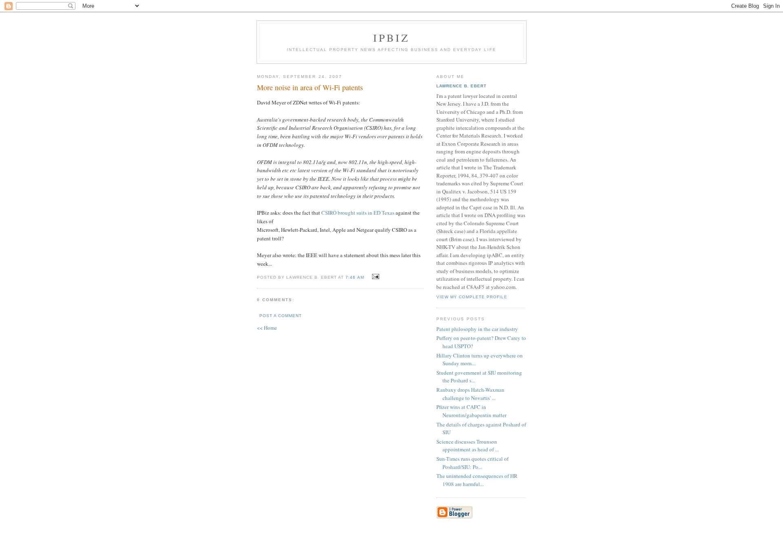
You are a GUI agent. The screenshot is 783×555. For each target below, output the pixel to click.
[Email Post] (374, 276)
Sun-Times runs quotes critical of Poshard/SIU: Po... (472, 463)
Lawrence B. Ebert (461, 86)
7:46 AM (354, 277)
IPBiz (391, 37)
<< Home (267, 327)
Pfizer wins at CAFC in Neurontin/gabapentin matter (471, 411)
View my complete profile (471, 297)
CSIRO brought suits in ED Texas (357, 212)
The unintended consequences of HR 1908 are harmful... (477, 480)
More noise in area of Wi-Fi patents (310, 87)
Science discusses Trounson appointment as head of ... (467, 445)
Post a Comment (280, 315)
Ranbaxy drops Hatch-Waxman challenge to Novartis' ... (470, 394)
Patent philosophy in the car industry (477, 329)
